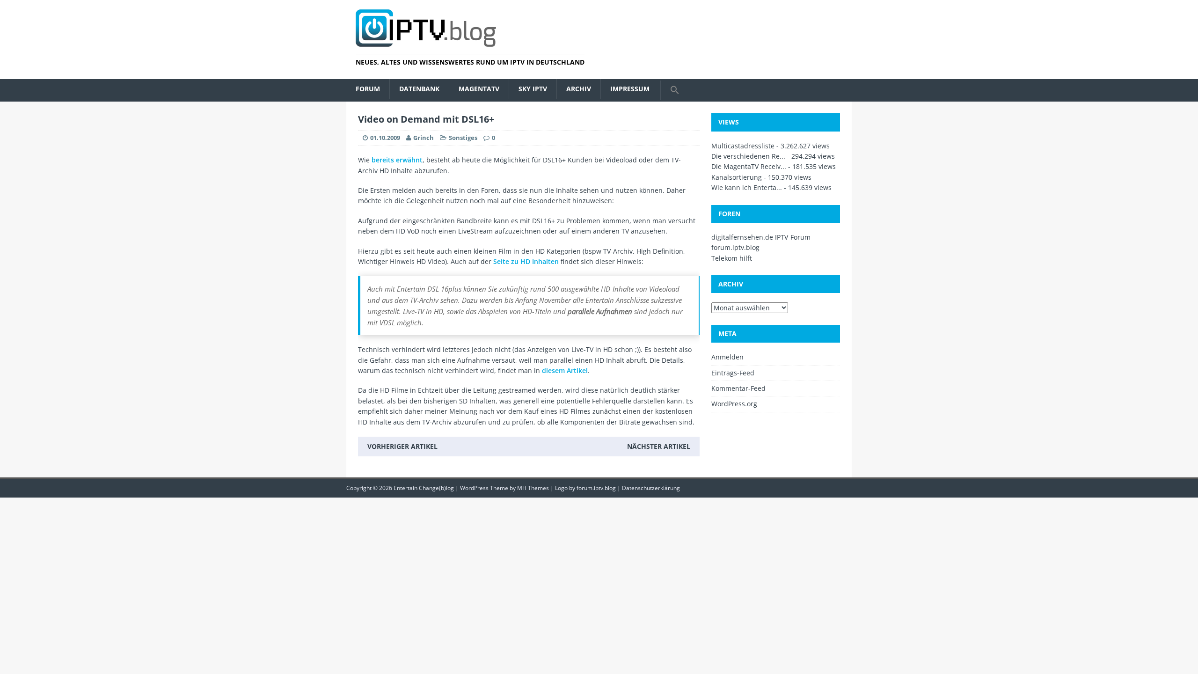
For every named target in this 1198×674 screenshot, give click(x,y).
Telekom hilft (731, 258)
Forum (368, 88)
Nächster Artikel (658, 446)
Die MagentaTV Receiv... (748, 166)
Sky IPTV (533, 88)
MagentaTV (479, 88)
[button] (674, 90)
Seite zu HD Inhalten (526, 261)
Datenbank (419, 88)
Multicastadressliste (742, 145)
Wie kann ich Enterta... (746, 187)
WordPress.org (734, 403)
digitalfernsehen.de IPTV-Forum (761, 237)
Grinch (423, 137)
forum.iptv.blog (735, 247)
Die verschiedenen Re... (748, 156)
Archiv (578, 88)
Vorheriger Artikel (402, 446)
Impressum (630, 88)
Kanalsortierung (736, 177)
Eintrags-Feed (732, 372)
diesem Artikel (565, 370)
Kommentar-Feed (738, 388)
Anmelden (727, 356)
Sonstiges (463, 137)
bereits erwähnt (397, 159)
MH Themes (533, 488)
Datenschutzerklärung (651, 488)
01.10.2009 (385, 137)
